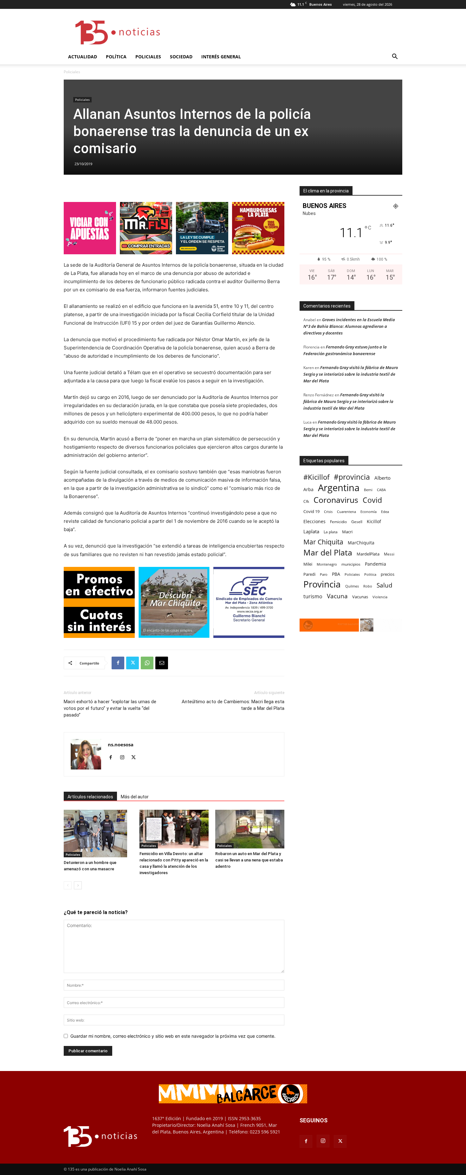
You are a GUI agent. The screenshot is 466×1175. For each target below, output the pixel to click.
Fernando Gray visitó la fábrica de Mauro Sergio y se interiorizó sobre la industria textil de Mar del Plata (350, 374)
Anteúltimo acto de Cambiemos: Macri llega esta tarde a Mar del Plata (233, 705)
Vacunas (360, 597)
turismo (312, 596)
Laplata (311, 531)
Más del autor (135, 796)
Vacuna (337, 596)
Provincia (322, 584)
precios (387, 574)
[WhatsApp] (147, 663)
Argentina (338, 487)
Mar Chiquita (323, 541)
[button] (394, 57)
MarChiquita (361, 543)
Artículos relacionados (90, 796)
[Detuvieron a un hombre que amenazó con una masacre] (98, 833)
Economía (368, 511)
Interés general (221, 57)
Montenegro (327, 564)
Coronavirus (336, 500)
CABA (381, 489)
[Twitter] (132, 663)
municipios (350, 564)
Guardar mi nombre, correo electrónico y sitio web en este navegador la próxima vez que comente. (172, 1036)
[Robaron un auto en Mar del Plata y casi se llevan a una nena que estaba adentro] (249, 829)
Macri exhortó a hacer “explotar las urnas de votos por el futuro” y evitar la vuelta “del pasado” (110, 708)
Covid (372, 500)
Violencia (379, 596)
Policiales (148, 57)
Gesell (356, 521)
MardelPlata (368, 554)
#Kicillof (316, 477)
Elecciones (314, 521)
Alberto (382, 478)
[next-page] (78, 885)
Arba (308, 489)
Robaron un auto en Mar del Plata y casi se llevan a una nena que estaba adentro (249, 860)
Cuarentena (346, 511)
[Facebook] (118, 663)
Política (116, 57)
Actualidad (82, 57)
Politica (370, 574)
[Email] (161, 663)
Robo (367, 586)
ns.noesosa (120, 744)
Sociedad (181, 57)
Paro (323, 574)
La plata (331, 531)
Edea (385, 511)
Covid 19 (311, 511)
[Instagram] (124, 758)
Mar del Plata (327, 552)
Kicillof (374, 521)
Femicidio (338, 521)
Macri (347, 532)
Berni (368, 490)
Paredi (309, 574)
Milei (307, 564)
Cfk (306, 501)
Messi (389, 554)
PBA (336, 574)
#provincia (352, 477)
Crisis (328, 511)
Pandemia (375, 564)
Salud (384, 585)
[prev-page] (68, 885)
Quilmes (352, 586)
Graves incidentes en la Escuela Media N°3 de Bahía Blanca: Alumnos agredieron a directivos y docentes (349, 326)
